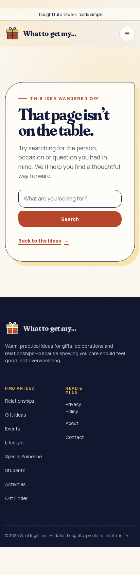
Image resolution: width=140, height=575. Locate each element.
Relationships (19, 401)
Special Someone (23, 457)
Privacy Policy (73, 408)
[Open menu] (127, 33)
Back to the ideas (43, 240)
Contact (75, 437)
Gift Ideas (15, 415)
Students (15, 470)
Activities (15, 484)
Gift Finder (16, 498)
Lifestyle (14, 443)
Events (12, 429)
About (72, 423)
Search (70, 219)
